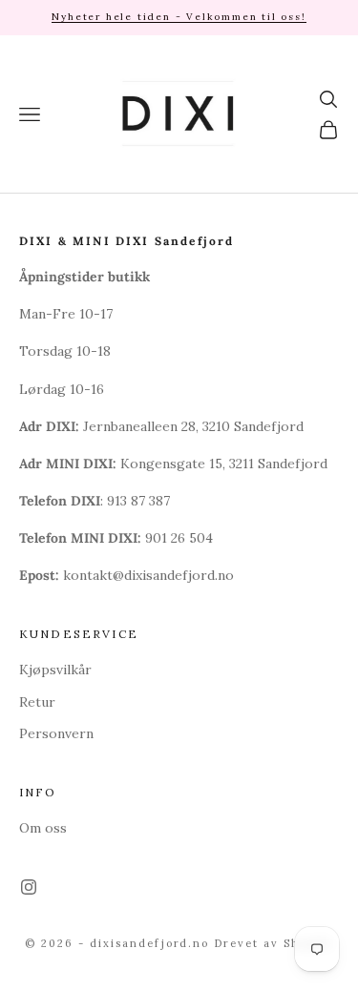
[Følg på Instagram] (28, 887)
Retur (37, 702)
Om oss (43, 827)
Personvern (56, 733)
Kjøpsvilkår (55, 669)
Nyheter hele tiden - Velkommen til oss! (178, 16)
